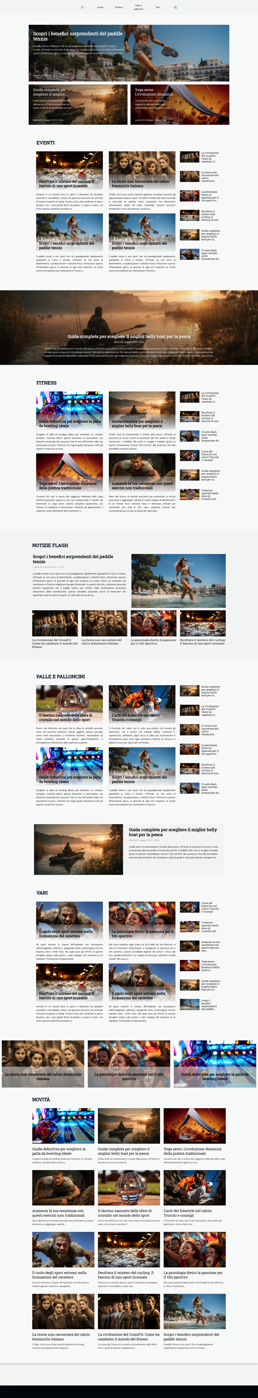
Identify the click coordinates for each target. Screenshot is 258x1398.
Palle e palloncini (138, 7)
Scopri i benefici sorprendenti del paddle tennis (77, 36)
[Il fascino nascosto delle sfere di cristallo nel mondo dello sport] (189, 494)
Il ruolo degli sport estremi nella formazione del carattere (66, 933)
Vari (158, 7)
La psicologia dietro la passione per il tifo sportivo (210, 196)
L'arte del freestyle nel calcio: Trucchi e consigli (210, 456)
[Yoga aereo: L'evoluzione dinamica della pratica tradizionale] (179, 104)
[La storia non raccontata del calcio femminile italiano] (142, 170)
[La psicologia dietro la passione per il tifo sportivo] (189, 195)
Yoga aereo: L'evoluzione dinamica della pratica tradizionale (154, 96)
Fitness (119, 7)
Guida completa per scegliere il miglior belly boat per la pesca (51, 94)
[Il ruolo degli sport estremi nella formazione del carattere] (189, 254)
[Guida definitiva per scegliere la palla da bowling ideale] (69, 410)
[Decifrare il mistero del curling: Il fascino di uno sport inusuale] (69, 170)
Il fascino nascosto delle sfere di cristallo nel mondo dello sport (209, 497)
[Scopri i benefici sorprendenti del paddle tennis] (129, 53)
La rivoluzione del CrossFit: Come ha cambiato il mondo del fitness (210, 160)
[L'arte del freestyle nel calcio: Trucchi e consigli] (189, 455)
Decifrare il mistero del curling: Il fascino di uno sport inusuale (66, 183)
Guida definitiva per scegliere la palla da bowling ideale (59, 1151)
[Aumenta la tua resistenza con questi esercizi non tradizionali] (142, 472)
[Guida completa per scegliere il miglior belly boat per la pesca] (78, 104)
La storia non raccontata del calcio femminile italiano (140, 183)
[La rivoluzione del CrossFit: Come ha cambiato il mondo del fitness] (189, 157)
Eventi (100, 7)
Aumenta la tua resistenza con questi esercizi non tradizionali (142, 485)
